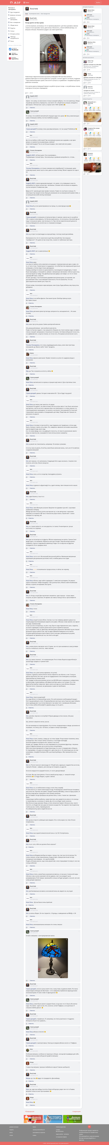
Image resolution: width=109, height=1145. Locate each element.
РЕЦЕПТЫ (11, 1129)
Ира (27, 371)
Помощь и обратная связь (14, 45)
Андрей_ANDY (34, 96)
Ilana (31, 1049)
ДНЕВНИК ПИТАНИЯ (13, 1127)
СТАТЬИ (11, 1135)
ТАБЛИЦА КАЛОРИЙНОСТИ (39, 1129)
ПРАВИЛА (64, 1137)
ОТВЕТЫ (34, 1135)
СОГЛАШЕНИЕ (59, 1137)
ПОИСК (34, 1127)
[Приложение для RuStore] (15, 49)
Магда (32, 1062)
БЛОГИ (11, 1132)
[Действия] (79, 97)
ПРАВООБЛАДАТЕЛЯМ (61, 1127)
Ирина (32, 353)
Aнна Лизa (29, 206)
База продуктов (45, 13)
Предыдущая (30, 1111)
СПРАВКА (58, 1129)
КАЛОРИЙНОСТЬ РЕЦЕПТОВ (39, 1132)
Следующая (76, 1111)
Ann (31, 135)
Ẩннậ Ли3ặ (34, 9)
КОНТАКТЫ (66, 1134)
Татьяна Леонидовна (36, 150)
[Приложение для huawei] (15, 58)
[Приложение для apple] (15, 54)
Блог (26, 13)
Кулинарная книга (34, 13)
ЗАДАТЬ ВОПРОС (59, 1134)
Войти (98, 2)
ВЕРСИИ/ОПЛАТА (59, 1131)
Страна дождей (34, 111)
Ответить (32, 107)
